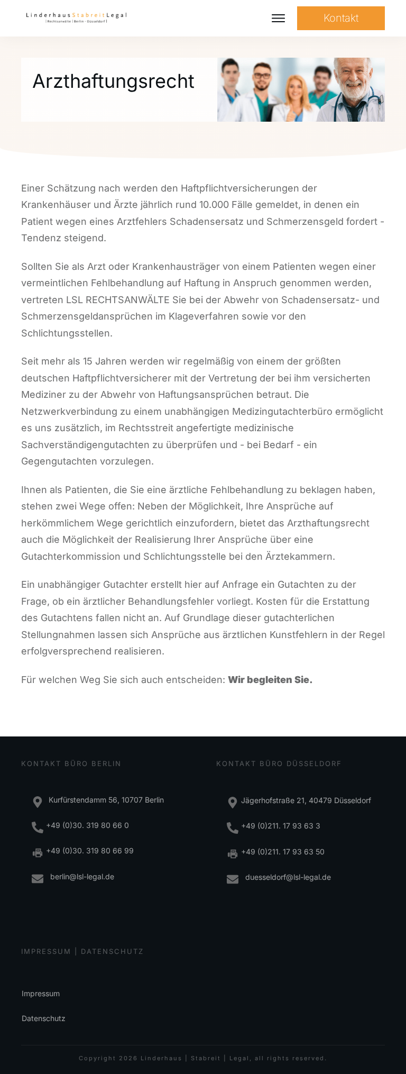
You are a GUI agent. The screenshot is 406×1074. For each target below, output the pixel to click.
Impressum (41, 993)
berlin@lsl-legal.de (80, 876)
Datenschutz (44, 1018)
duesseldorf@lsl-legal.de (286, 876)
